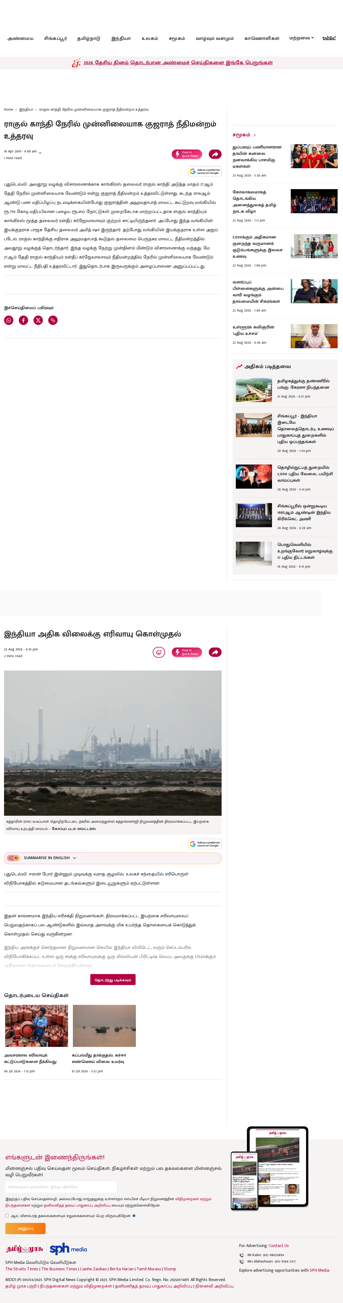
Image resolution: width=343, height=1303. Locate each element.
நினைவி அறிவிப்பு (214, 1286)
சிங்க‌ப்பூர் (55, 39)
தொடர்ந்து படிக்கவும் (113, 980)
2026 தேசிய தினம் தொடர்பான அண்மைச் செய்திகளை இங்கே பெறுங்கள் (178, 62)
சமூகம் (177, 39)
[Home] (68, 1249)
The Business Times (59, 1269)
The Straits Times (21, 1269)
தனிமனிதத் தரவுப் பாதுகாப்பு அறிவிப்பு (77, 1205)
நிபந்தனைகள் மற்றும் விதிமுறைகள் (76, 1286)
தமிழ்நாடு (88, 39)
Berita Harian (122, 1269)
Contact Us (279, 1245)
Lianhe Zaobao (93, 1269)
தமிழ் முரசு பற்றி (21, 1286)
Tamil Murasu (149, 1269)
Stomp (170, 1269)
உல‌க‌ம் (150, 39)
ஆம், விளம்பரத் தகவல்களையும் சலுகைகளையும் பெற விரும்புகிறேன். (73, 1216)
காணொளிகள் (262, 39)
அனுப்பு (25, 1228)
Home (8, 109)
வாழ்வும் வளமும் (215, 39)
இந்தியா (121, 39)
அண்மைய (20, 39)
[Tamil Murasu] (24, 1249)
